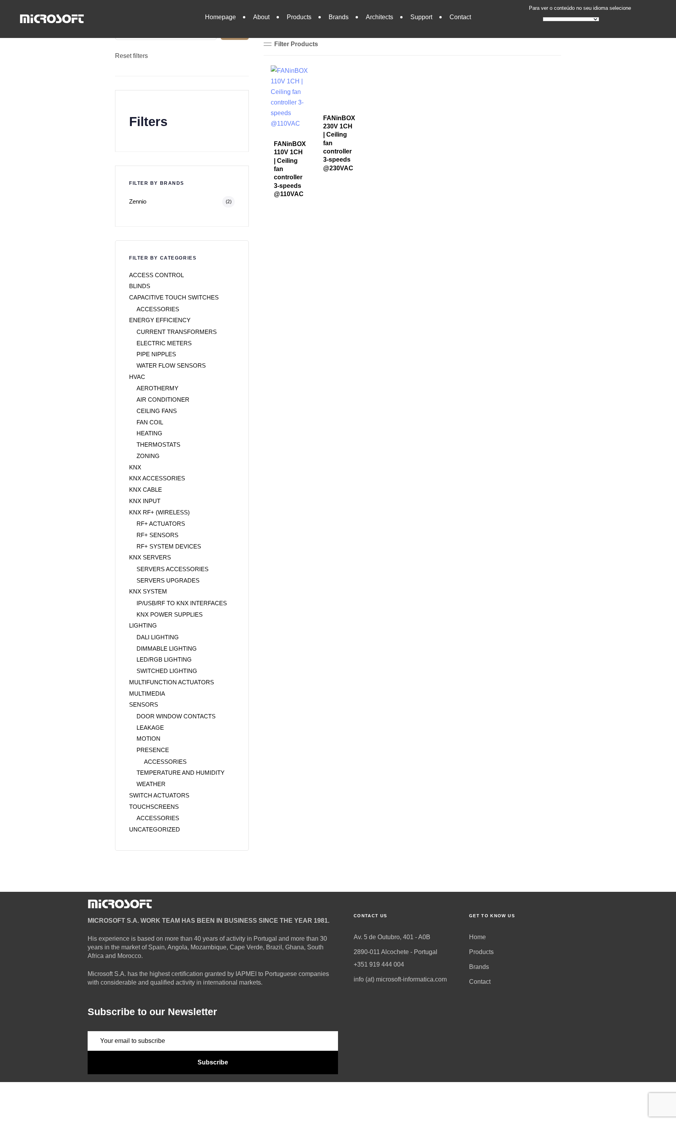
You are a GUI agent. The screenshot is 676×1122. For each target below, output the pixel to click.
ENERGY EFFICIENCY (160, 320)
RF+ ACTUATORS (161, 523)
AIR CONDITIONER (163, 399)
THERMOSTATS (158, 444)
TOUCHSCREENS (154, 806)
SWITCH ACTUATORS (159, 795)
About (261, 17)
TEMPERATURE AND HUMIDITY (181, 772)
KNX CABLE (145, 489)
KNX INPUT (144, 501)
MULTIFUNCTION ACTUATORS (171, 682)
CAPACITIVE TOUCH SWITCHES (174, 297)
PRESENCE (153, 750)
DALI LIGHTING (158, 637)
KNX (135, 467)
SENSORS (143, 704)
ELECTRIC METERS (164, 343)
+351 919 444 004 (379, 964)
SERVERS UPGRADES (168, 580)
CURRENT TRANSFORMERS (177, 331)
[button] (291, 44)
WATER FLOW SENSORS (171, 365)
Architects (379, 17)
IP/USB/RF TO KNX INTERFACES (182, 603)
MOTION (148, 738)
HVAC (137, 376)
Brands (339, 17)
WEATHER (151, 784)
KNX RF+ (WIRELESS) (159, 512)
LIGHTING (143, 625)
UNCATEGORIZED (154, 829)
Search (125, 14)
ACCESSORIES (158, 309)
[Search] (235, 30)
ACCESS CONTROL (156, 275)
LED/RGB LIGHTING (164, 659)
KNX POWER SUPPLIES (170, 614)
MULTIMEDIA (147, 693)
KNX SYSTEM (148, 591)
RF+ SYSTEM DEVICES (169, 546)
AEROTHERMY (157, 388)
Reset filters (131, 55)
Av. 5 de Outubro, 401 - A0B (392, 937)
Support (421, 17)
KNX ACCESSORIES (157, 478)
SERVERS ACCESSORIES (173, 569)
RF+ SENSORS (157, 535)
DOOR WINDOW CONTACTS (176, 716)
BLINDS (139, 286)
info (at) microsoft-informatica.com (400, 979)
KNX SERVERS (150, 557)
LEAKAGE (150, 727)
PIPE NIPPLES (156, 354)
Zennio (137, 201)
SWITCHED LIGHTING (167, 670)
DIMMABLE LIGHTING (167, 648)
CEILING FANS (157, 411)
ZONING (148, 456)
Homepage (220, 17)
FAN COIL (150, 422)
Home (477, 937)
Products (299, 17)
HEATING (149, 433)
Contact (460, 17)
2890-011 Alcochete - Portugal (395, 952)
